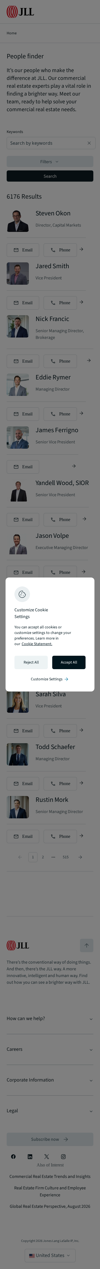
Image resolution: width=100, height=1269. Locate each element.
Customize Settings (50, 679)
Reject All (31, 662)
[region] (50, 634)
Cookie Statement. (37, 644)
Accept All (69, 662)
